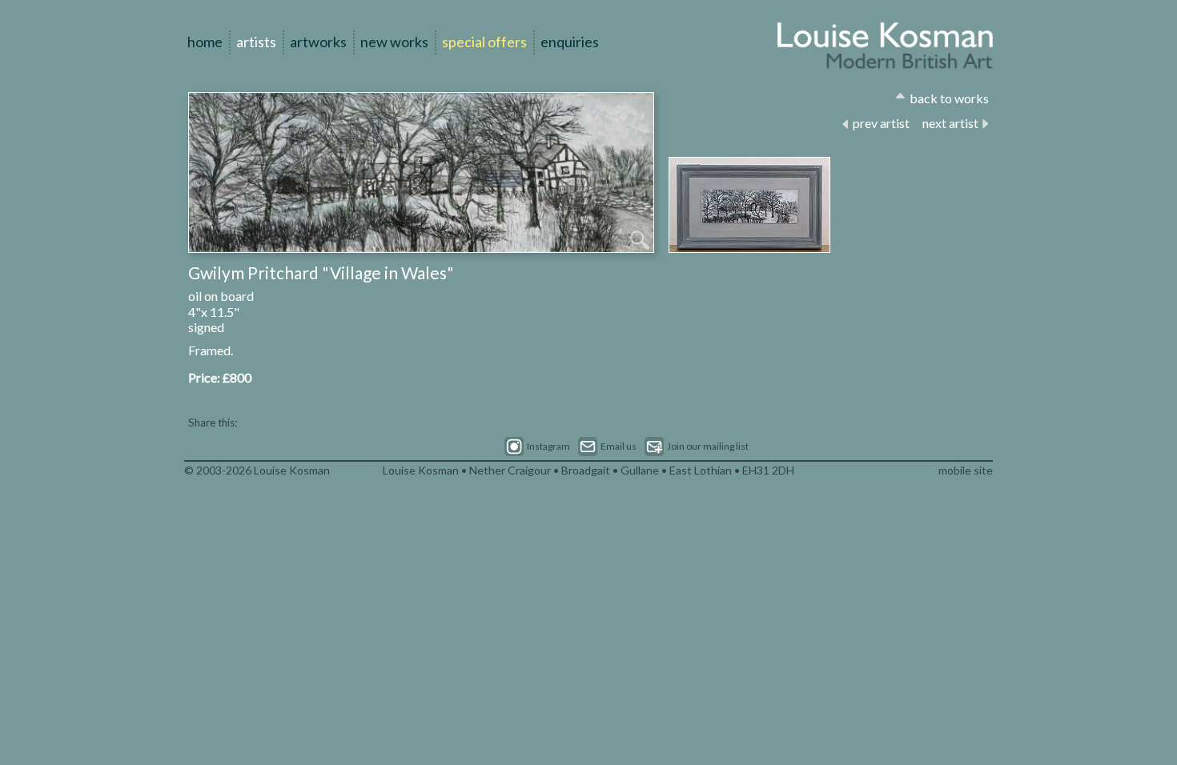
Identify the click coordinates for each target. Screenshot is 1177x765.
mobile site (965, 470)
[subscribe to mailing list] (697, 446)
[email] (607, 446)
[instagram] (537, 446)
